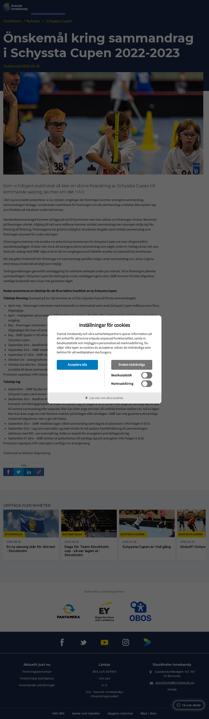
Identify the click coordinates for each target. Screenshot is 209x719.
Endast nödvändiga (132, 364)
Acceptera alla (77, 364)
